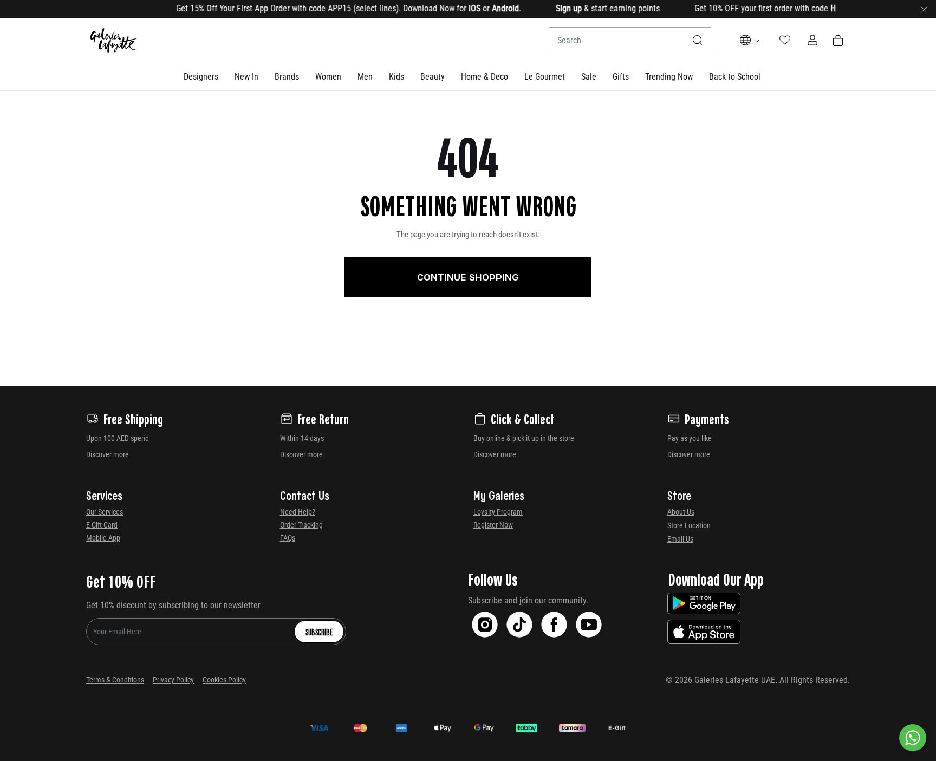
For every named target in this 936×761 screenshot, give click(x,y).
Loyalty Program (498, 512)
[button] (201, 76)
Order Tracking (301, 525)
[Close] (924, 9)
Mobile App (103, 538)
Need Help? (297, 512)
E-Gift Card (102, 525)
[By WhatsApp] (912, 737)
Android (494, 8)
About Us (680, 512)
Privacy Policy (173, 679)
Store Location (689, 525)
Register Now (493, 525)
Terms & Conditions (115, 679)
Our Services (104, 512)
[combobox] (630, 40)
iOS (464, 8)
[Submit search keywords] (698, 40)
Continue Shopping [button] (468, 276)
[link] (287, 76)
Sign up (557, 8)
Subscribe (319, 631)
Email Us (680, 539)
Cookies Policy (224, 679)
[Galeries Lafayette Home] (113, 40)
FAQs (287, 538)
